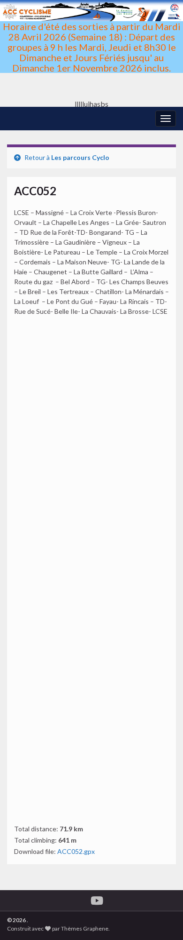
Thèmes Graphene (84, 928)
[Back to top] (162, 919)
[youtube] (97, 899)
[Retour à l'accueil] (91, 53)
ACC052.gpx (76, 851)
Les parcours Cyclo (80, 157)
